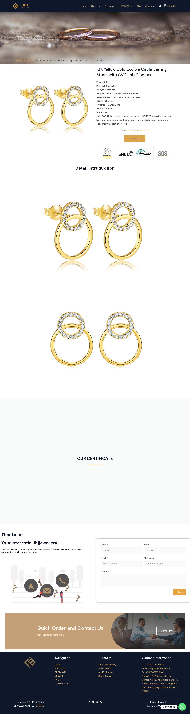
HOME (58, 664)
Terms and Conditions (158, 705)
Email (103, 557)
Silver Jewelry (105, 668)
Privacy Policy (157, 701)
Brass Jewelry (105, 675)
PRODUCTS (60, 672)
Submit (179, 592)
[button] (160, 6)
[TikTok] (88, 702)
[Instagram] (97, 702)
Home (19, 60)
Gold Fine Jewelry (107, 664)
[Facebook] (93, 702)
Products (28, 60)
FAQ (57, 679)
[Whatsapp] (182, 707)
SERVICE (59, 675)
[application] (98, 6)
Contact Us (167, 630)
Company (149, 557)
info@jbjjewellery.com (137, 130)
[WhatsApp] (101, 702)
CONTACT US (61, 683)
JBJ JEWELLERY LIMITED (154, 664)
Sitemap (40, 705)
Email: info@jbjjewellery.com (156, 668)
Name (103, 544)
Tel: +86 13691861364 (152, 672)
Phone (147, 544)
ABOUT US (60, 668)
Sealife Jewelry (105, 672)
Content (105, 571)
